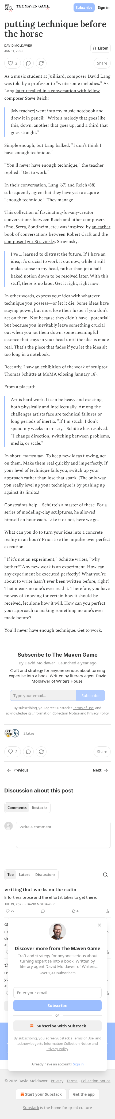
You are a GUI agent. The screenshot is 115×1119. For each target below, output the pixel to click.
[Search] (105, 874)
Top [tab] (10, 874)
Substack (31, 1107)
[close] (99, 925)
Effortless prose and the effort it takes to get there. (50, 897)
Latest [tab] (24, 874)
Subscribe (84, 7)
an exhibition (48, 367)
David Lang (98, 76)
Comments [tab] (16, 807)
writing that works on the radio (40, 890)
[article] (57, 900)
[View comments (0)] (28, 63)
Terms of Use (83, 1038)
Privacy (57, 1080)
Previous (20, 770)
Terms (72, 1080)
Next (97, 770)
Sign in (104, 7)
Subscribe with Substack (61, 1025)
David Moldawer (18, 45)
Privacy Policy (57, 1048)
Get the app (84, 1094)
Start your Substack (43, 1094)
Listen (103, 48)
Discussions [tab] (45, 874)
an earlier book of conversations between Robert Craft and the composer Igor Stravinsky (57, 234)
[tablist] (27, 807)
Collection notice (95, 1080)
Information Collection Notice (67, 1043)
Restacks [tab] (39, 807)
